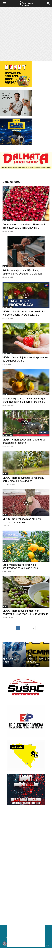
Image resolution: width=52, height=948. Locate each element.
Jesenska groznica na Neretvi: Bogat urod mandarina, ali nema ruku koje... (24, 400)
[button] (4, 3)
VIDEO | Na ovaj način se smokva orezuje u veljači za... (22, 520)
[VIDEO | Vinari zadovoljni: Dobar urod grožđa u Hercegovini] (26, 423)
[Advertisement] (26, 34)
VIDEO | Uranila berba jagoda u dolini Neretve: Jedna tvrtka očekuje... (24, 313)
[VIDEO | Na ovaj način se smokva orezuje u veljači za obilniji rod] (26, 502)
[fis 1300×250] (16, 132)
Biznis (5, 266)
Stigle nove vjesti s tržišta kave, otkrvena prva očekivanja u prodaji (22, 272)
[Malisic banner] (26, 804)
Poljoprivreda (7, 220)
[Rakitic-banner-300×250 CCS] (16, 115)
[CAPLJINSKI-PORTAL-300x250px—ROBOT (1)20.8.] (16, 87)
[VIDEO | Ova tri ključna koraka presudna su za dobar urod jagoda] (26, 338)
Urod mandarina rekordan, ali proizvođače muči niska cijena (20, 566)
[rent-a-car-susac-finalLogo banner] (26, 702)
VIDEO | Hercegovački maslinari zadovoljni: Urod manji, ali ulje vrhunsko (25, 612)
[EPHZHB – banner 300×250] (26, 736)
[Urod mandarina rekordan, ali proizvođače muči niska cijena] (26, 546)
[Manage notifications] (5, 943)
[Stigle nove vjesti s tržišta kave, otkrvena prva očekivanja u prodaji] (26, 251)
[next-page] (33, 628)
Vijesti (5, 394)
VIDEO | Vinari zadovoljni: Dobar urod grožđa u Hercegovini (24, 441)
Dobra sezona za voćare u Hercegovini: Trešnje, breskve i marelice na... (25, 226)
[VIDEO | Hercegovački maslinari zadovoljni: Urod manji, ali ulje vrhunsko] (26, 592)
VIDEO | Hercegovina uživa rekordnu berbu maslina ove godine (23, 479)
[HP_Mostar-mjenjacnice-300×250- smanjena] (26, 770)
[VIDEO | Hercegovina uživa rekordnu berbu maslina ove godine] (26, 463)
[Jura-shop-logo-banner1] (26, 168)
